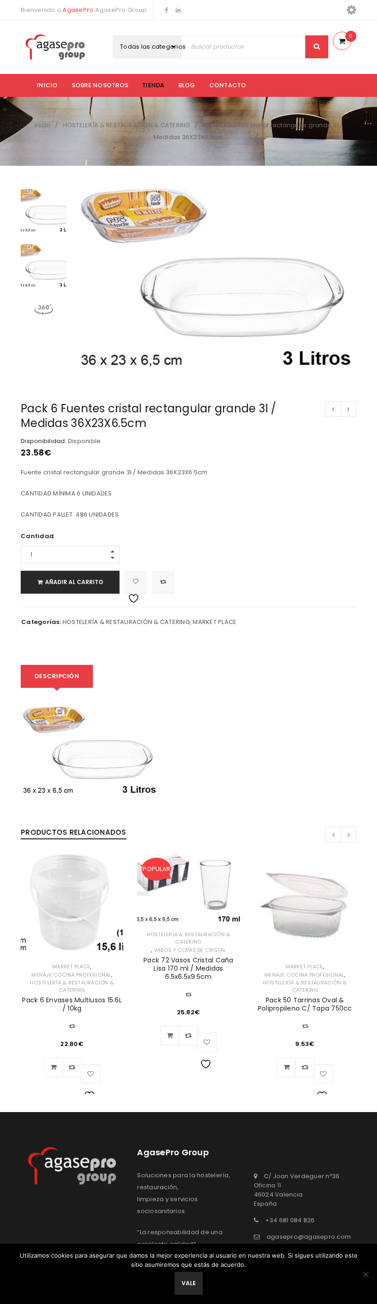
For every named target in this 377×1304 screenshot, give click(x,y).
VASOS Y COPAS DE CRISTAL (190, 950)
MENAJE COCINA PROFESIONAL (71, 974)
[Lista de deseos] (135, 582)
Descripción (56, 676)
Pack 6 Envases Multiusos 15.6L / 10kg (72, 1004)
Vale (189, 1283)
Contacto (227, 85)
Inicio (47, 85)
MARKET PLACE (214, 622)
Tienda (153, 85)
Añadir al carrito (74, 582)
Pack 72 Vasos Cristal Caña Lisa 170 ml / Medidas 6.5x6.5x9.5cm (188, 968)
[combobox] (157, 47)
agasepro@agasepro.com (309, 1236)
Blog (186, 85)
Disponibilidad (43, 441)
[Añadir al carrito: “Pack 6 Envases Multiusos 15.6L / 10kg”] (54, 1067)
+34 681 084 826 (290, 1220)
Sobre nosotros (100, 85)
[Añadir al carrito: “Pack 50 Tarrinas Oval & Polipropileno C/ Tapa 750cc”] (286, 1067)
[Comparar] (72, 1067)
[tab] (57, 676)
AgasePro (78, 10)
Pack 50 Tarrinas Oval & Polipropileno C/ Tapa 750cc (305, 1004)
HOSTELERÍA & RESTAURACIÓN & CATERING (126, 125)
